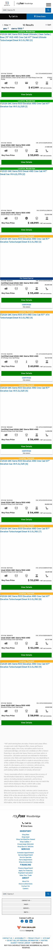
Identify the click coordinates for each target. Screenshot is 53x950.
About (25, 878)
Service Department (25, 855)
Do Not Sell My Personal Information (22, 940)
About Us (25, 881)
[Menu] (48, 5)
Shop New (25, 835)
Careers (25, 888)
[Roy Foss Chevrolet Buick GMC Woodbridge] (24, 3)
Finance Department (25, 868)
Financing (25, 865)
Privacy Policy (34, 938)
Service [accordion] (26, 908)
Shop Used (25, 837)
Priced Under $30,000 (26, 844)
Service (25, 849)
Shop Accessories (25, 862)
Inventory (25, 831)
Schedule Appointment (25, 853)
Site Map (46, 938)
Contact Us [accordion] (26, 900)
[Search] (48, 10)
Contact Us (25, 886)
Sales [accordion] (26, 904)
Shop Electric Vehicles (26, 846)
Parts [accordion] (26, 912)
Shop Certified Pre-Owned (25, 839)
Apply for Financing (25, 870)
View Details (26, 95)
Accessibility (20, 938)
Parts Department (25, 860)
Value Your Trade (25, 875)
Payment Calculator (25, 873)
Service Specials (25, 857)
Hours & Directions (25, 884)
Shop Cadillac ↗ (25, 842)
